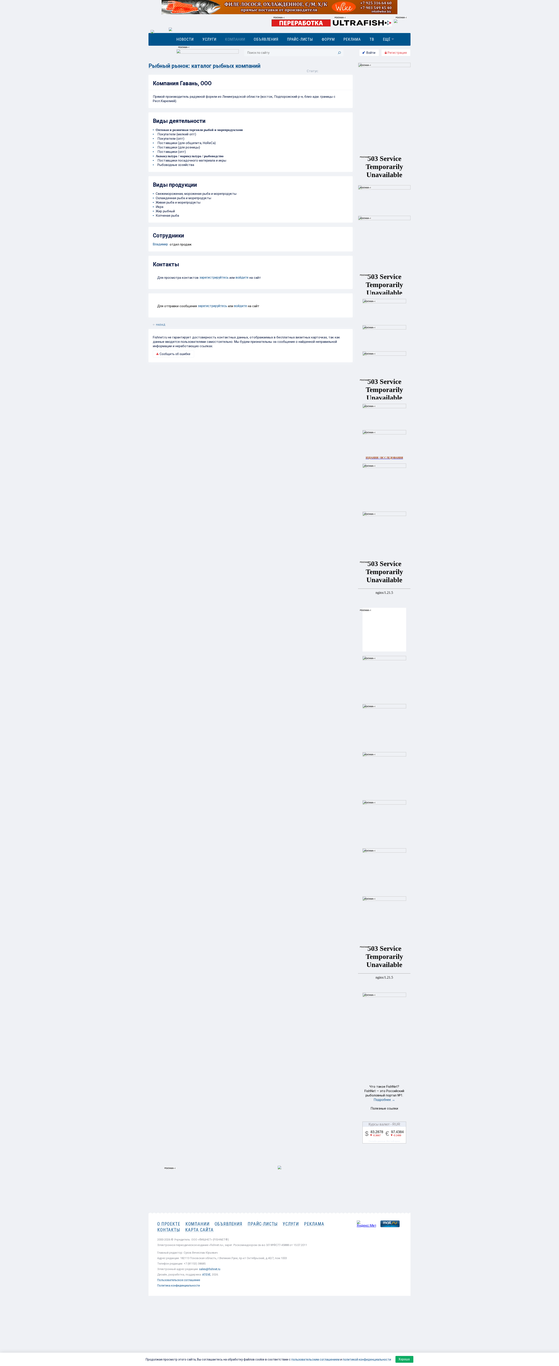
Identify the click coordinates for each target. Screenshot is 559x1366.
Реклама (352, 39)
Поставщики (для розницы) (178, 147)
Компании (235, 39)
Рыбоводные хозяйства (175, 165)
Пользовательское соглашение (178, 1280)
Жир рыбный (165, 211)
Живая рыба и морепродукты (178, 202)
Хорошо (404, 1359)
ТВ (371, 39)
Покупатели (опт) (170, 139)
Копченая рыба (167, 216)
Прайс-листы (300, 39)
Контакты (168, 1229)
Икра (159, 207)
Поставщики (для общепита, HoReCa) (186, 143)
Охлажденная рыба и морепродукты (183, 198)
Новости (185, 39)
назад (160, 324)
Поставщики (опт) (171, 152)
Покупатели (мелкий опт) (176, 134)
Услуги (209, 39)
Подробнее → (384, 1100)
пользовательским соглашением (315, 1359)
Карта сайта (199, 1229)
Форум (328, 39)
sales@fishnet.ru (209, 1269)
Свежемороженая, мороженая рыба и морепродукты (196, 194)
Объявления (266, 39)
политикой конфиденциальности (367, 1359)
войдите (242, 277)
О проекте (168, 1223)
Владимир (160, 244)
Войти (370, 52)
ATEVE (206, 1274)
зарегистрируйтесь (214, 277)
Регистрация (397, 52)
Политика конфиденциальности (178, 1285)
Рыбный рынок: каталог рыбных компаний (204, 66)
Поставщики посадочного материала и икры (191, 160)
